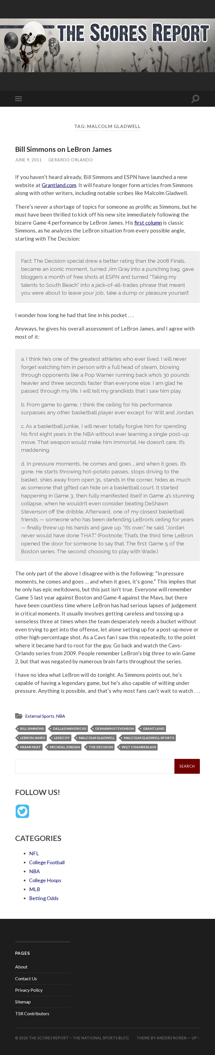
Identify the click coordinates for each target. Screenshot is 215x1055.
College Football (47, 862)
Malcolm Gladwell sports (149, 738)
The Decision (101, 747)
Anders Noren (172, 1038)
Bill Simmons (32, 728)
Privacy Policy (29, 990)
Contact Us (26, 978)
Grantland (153, 728)
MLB (34, 889)
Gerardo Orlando (70, 159)
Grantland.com (59, 185)
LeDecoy (62, 738)
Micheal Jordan (65, 747)
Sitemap (23, 1001)
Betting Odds (44, 898)
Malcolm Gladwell (97, 738)
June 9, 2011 (28, 159)
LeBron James (32, 738)
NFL (34, 853)
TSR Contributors (32, 1013)
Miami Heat (30, 747)
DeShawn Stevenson (114, 728)
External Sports (39, 716)
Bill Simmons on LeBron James (63, 149)
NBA (60, 716)
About (21, 966)
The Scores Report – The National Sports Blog (79, 1038)
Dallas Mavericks (69, 728)
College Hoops (45, 880)
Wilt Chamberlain (139, 747)
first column (148, 222)
